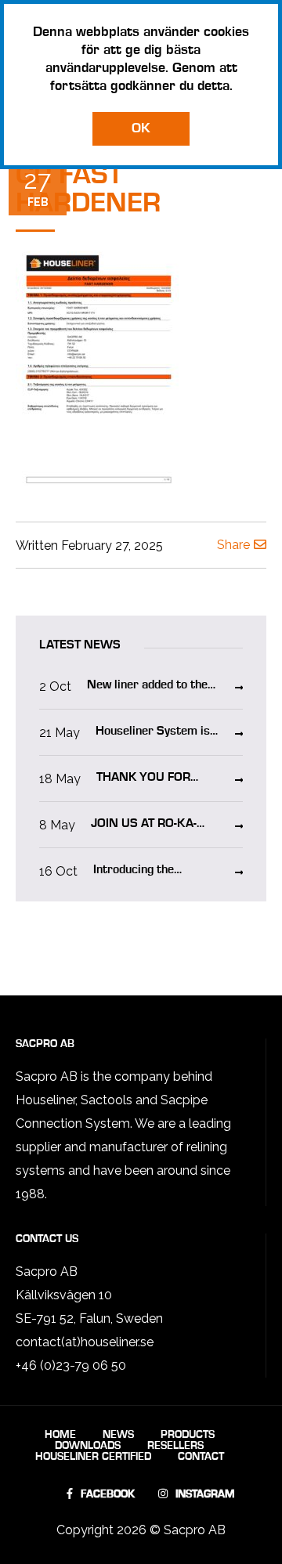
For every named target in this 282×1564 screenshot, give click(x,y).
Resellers (175, 1445)
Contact (201, 1456)
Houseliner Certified (93, 1456)
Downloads (88, 1445)
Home (60, 1434)
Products (188, 1434)
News (118, 1434)
